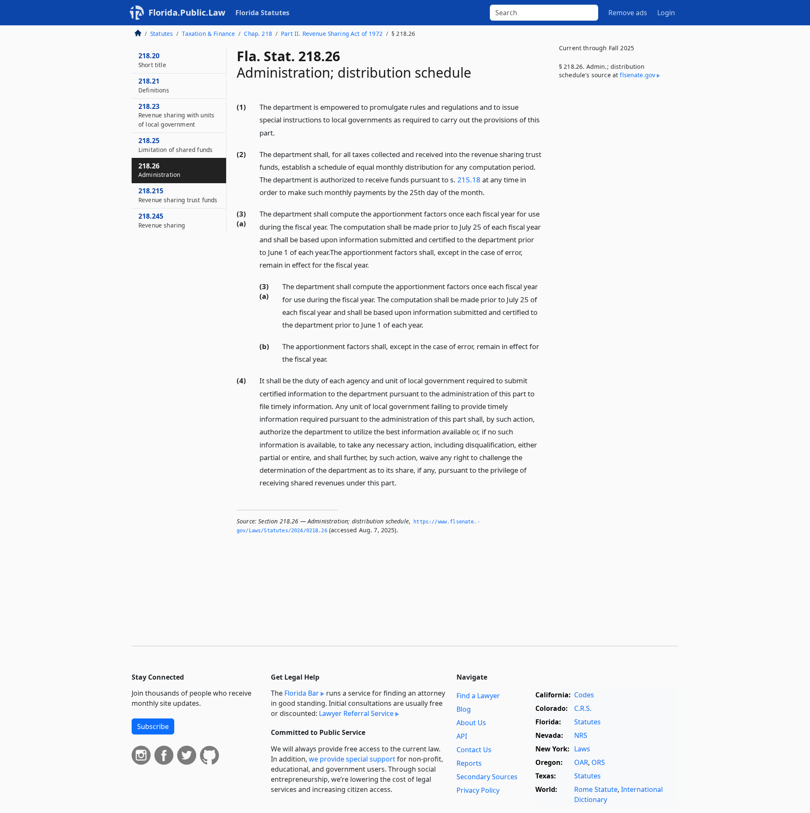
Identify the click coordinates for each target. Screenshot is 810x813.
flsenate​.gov (637, 75)
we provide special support (352, 759)
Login (666, 12)
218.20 (152, 60)
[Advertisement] (615, 225)
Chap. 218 (258, 34)
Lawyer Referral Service (356, 713)
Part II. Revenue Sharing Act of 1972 (332, 34)
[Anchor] (279, 132)
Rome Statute (596, 789)
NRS (580, 735)
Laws (582, 748)
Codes (584, 694)
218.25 (175, 145)
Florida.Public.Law (186, 12)
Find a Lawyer (478, 695)
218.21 (153, 85)
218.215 (177, 195)
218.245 (161, 220)
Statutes (161, 34)
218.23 (176, 115)
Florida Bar (301, 693)
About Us (471, 722)
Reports (469, 763)
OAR (581, 762)
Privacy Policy (478, 790)
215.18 (469, 179)
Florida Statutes (262, 12)
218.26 (159, 170)
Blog (463, 709)
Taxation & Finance (208, 34)
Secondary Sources (487, 776)
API (461, 736)
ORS (598, 762)
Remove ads (627, 12)
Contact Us (473, 749)
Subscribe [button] (153, 726)
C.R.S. (582, 708)
